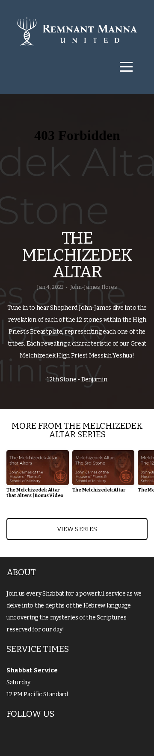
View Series (77, 529)
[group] (37, 477)
